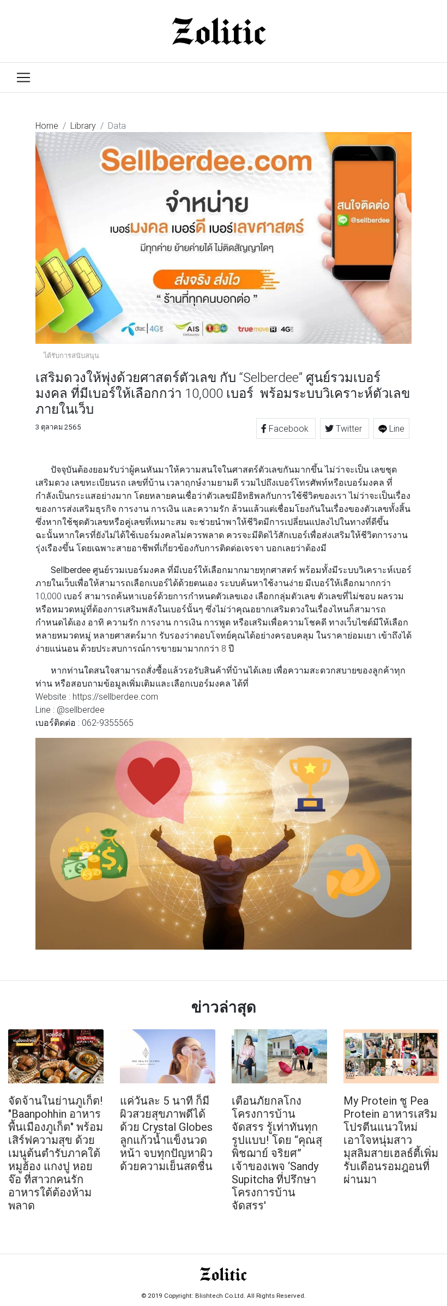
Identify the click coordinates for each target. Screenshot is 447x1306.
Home (46, 125)
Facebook (289, 428)
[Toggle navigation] (23, 77)
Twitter (349, 428)
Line (395, 428)
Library (83, 125)
